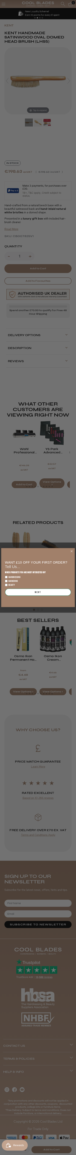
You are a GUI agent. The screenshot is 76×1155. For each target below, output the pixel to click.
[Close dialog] (71, 551)
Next (38, 592)
